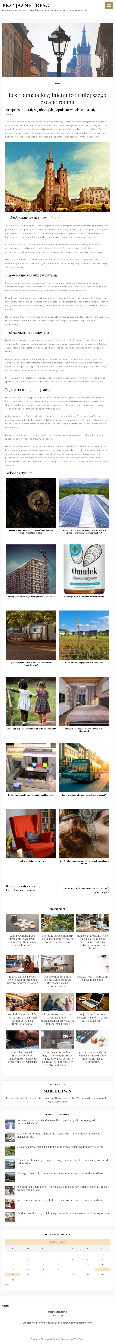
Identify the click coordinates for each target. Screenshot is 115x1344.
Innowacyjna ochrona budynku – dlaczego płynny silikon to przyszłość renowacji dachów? (57, 1121)
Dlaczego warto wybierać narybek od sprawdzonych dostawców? (57, 1322)
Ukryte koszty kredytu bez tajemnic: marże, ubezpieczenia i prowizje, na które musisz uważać (57, 1019)
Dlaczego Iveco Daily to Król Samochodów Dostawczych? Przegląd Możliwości (61, 1173)
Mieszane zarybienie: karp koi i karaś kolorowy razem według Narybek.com (57, 938)
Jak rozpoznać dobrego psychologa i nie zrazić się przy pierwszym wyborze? (22, 979)
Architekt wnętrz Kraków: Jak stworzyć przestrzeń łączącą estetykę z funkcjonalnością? (22, 1019)
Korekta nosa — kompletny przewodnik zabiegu (92, 978)
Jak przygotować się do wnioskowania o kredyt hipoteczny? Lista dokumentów (92, 1057)
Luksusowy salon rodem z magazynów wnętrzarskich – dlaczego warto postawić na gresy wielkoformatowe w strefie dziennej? (57, 1058)
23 (102, 1269)
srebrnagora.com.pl (57, 1311)
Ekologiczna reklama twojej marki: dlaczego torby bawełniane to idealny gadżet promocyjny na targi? (92, 942)
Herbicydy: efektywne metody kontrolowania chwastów (23, 888)
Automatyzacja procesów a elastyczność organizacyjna (86, 890)
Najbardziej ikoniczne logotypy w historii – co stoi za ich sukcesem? (92, 1017)
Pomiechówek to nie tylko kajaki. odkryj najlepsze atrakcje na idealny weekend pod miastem (62, 1161)
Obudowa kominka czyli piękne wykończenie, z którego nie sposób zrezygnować (57, 981)
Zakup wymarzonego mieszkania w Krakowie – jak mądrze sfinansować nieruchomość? (22, 940)
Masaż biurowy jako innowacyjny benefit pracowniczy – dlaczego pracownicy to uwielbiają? (22, 1057)
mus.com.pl (57, 1315)
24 (13, 1274)
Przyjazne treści (26, 5)
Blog (57, 83)
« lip (7, 1284)
